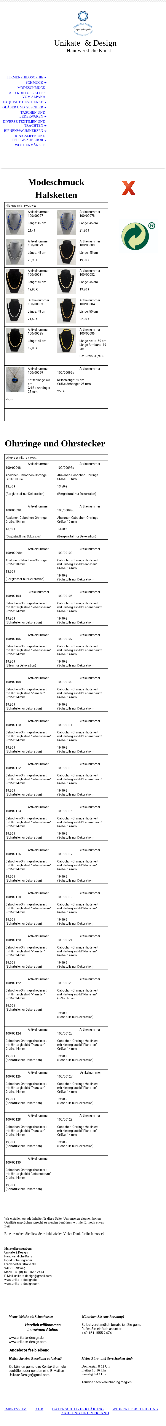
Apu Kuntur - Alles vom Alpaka (27, 95)
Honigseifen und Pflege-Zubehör (28, 138)
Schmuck (34, 82)
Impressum (16, 1409)
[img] (83, 23)
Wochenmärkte (30, 145)
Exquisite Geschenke (23, 102)
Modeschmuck (31, 88)
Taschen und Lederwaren (32, 114)
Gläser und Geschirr (22, 107)
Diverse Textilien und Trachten (24, 123)
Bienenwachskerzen (23, 131)
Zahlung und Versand (85, 1413)
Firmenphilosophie (25, 77)
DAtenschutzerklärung (78, 1409)
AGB (39, 1409)
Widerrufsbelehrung (135, 1409)
